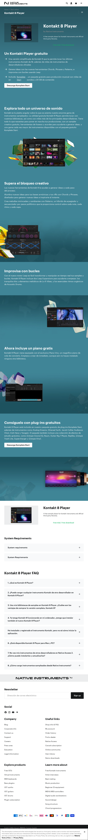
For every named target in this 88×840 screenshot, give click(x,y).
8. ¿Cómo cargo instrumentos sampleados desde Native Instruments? (39, 665)
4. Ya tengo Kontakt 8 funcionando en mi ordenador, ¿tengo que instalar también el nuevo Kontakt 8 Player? (40, 619)
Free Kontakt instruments (55, 770)
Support (7, 737)
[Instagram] (9, 712)
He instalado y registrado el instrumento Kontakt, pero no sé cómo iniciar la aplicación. (42, 631)
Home (6, 9)
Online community (52, 750)
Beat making (50, 779)
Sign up (77, 695)
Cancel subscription (53, 745)
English (6, 828)
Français (28, 828)
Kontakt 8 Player (14, 13)
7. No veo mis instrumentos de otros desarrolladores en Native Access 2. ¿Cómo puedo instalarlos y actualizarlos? (40, 654)
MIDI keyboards (10, 779)
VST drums (8, 795)
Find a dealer (50, 737)
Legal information (11, 754)
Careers (7, 741)
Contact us (8, 733)
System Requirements (18, 557)
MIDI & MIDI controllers (54, 791)
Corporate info (10, 729)
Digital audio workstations (55, 795)
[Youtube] (13, 712)
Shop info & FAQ (52, 724)
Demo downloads (52, 758)
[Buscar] (66, 3)
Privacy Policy (18, 837)
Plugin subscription (12, 800)
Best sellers (15, 9)
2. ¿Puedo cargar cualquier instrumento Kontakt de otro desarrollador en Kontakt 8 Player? (41, 594)
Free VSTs (8, 770)
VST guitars (9, 791)
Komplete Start (21, 78)
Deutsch (16, 828)
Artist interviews (51, 775)
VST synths (8, 787)
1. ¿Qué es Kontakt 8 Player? (20, 583)
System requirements (17, 547)
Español (34, 828)
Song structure (51, 804)
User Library (50, 754)
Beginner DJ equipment (54, 787)
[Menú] (81, 3)
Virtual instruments (12, 775)
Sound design (51, 800)
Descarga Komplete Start (18, 85)
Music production (52, 783)
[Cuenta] (71, 3)
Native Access (51, 741)
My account (50, 729)
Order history (50, 733)
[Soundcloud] (17, 712)
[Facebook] (5, 712)
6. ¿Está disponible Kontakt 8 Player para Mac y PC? (31, 643)
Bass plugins (9, 783)
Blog (6, 724)
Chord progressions (53, 808)
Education (8, 750)
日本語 (11, 828)
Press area (8, 745)
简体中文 (22, 828)
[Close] (84, 832)
